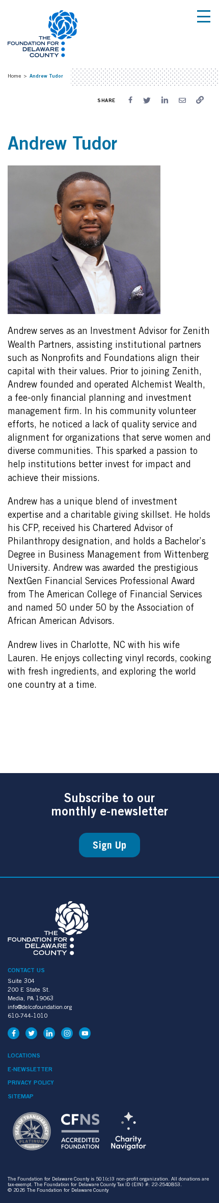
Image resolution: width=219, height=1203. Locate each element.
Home (14, 76)
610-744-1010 (27, 1015)
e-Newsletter (30, 1069)
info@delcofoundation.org (40, 1006)
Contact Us (26, 970)
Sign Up (109, 845)
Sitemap (21, 1096)
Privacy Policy (31, 1082)
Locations (24, 1055)
